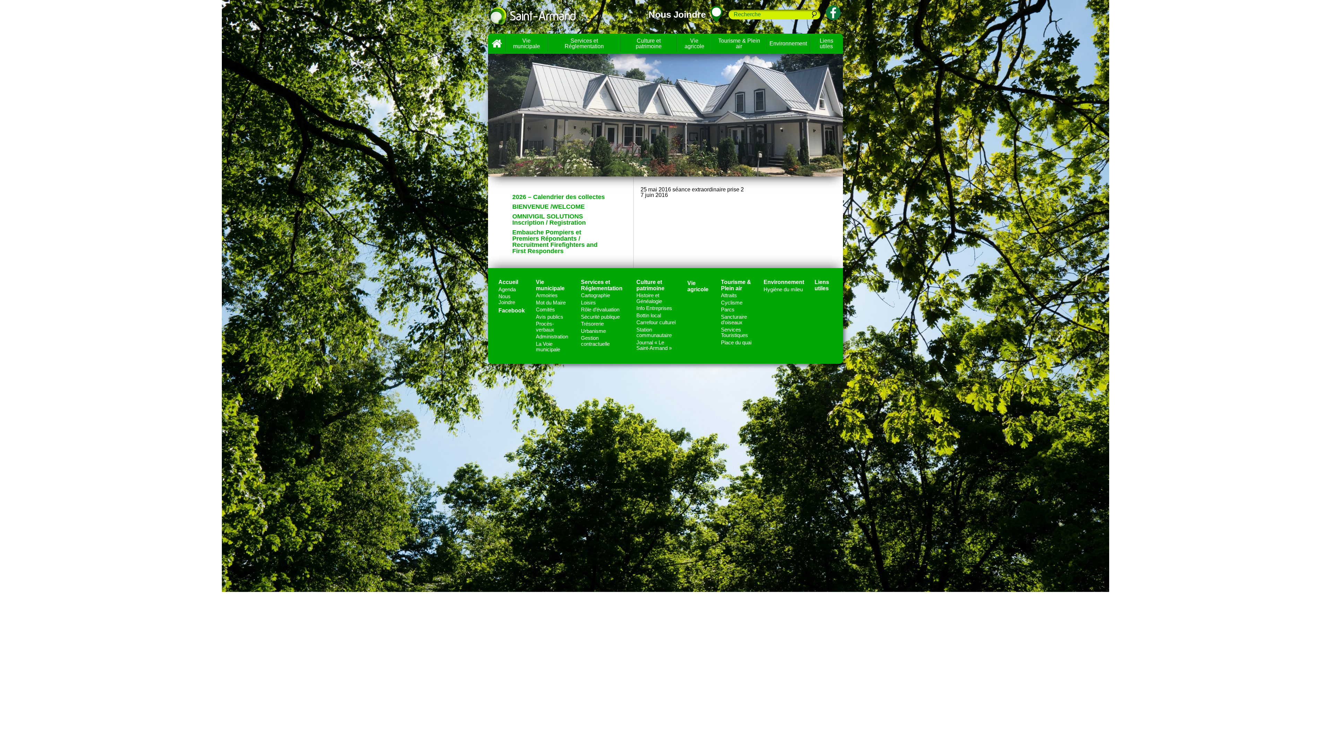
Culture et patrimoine (649, 43)
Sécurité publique (600, 317)
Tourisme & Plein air (739, 43)
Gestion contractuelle (595, 341)
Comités (545, 309)
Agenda (507, 289)
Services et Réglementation (584, 43)
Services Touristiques (734, 332)
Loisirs (588, 302)
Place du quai (736, 342)
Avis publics (549, 317)
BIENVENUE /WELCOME (548, 206)
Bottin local (648, 315)
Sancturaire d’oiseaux (734, 320)
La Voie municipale (548, 347)
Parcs (727, 309)
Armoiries (547, 295)
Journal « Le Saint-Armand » (654, 345)
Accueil (496, 43)
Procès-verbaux (545, 327)
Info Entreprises (654, 308)
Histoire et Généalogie (649, 298)
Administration (552, 336)
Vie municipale (526, 43)
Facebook (511, 310)
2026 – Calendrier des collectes (558, 196)
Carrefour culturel (656, 322)
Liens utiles (826, 43)
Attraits (729, 295)
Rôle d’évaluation (600, 309)
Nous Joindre (506, 299)
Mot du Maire (551, 302)
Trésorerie (592, 324)
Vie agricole (694, 43)
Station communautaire (654, 332)
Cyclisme (731, 302)
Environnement (788, 43)
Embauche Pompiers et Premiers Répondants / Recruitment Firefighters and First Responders (555, 242)
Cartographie (595, 295)
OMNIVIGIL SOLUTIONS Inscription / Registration (549, 219)
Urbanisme (593, 331)
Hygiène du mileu (783, 289)
